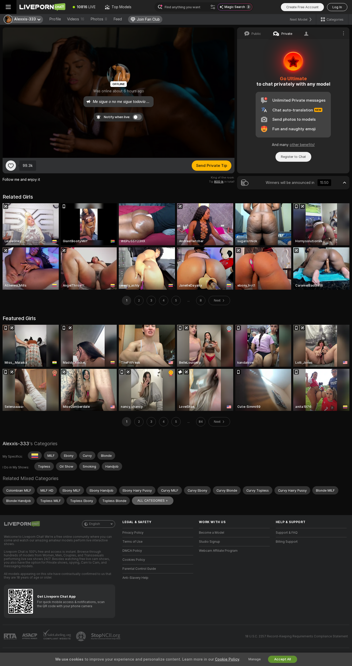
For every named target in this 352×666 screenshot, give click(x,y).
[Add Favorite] (11, 165)
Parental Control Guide (139, 569)
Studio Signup (209, 541)
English (94, 524)
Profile (55, 19)
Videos (75, 19)
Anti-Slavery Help (135, 578)
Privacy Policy (133, 532)
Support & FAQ (287, 532)
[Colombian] (35, 455)
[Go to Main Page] (42, 7)
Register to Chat (293, 157)
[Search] (212, 7)
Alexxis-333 (16, 443)
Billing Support (287, 541)
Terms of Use (132, 541)
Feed (117, 19)
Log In (337, 7)
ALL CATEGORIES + (152, 500)
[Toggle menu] (8, 7)
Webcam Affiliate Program (218, 551)
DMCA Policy (132, 551)
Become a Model (211, 532)
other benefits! (302, 145)
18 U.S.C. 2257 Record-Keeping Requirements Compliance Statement (296, 636)
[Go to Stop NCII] (106, 636)
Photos (98, 19)
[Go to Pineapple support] (81, 636)
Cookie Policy (227, 659)
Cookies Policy (133, 560)
